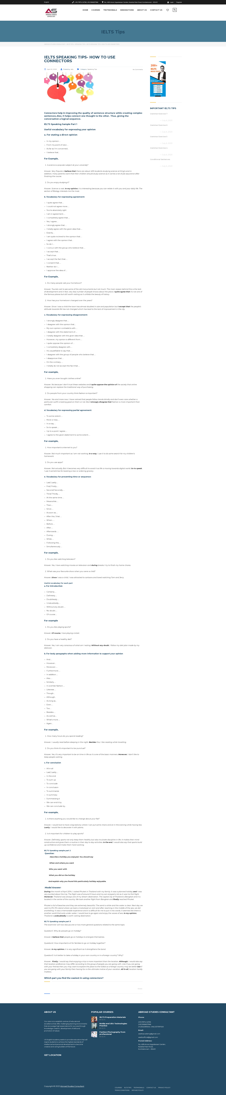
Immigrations (127, 10)
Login (172, 2)
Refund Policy (138, 1090)
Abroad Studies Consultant (72, 1086)
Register (179, 2)
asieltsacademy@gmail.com (149, 1034)
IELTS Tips (127, 1087)
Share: (140, 989)
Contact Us (156, 10)
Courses (95, 10)
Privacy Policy (164, 1087)
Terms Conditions (122, 1090)
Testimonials (110, 10)
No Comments (137, 69)
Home (85, 10)
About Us (142, 10)
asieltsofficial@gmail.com (148, 1037)
